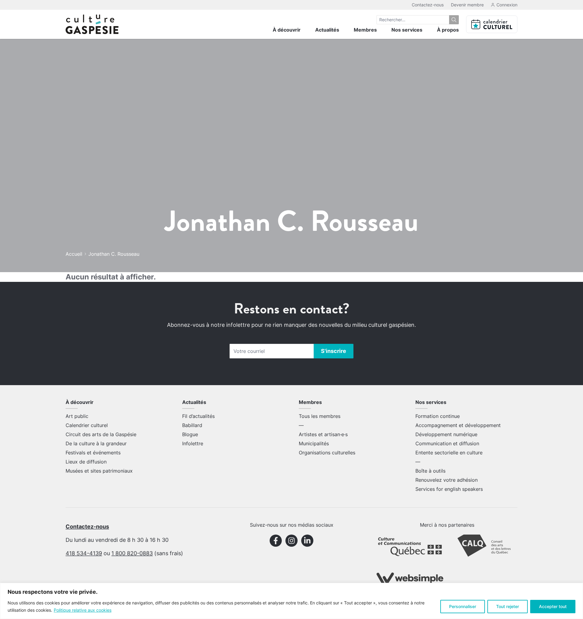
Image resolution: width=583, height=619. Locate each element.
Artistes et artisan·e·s (323, 434)
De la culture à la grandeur (96, 443)
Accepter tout (553, 606)
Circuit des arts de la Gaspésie (101, 434)
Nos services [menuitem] (406, 30)
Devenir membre (467, 4)
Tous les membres (319, 416)
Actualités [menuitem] (327, 30)
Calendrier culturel (87, 425)
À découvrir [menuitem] (287, 30)
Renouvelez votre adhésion (446, 480)
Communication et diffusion (447, 443)
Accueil (74, 254)
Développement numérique (446, 434)
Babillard (192, 425)
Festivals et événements (93, 453)
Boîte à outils (430, 471)
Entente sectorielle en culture (448, 453)
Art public (77, 416)
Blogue (190, 434)
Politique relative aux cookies (82, 610)
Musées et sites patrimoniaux (99, 471)
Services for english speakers (449, 489)
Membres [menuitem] (365, 30)
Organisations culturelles (327, 453)
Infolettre (192, 443)
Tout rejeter (507, 606)
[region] (291, 601)
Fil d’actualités (198, 416)
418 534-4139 (84, 553)
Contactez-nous (428, 4)
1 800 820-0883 (132, 553)
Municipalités (314, 443)
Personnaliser (462, 606)
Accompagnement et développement (458, 425)
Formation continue (437, 416)
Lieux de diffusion (86, 462)
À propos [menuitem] (448, 30)
